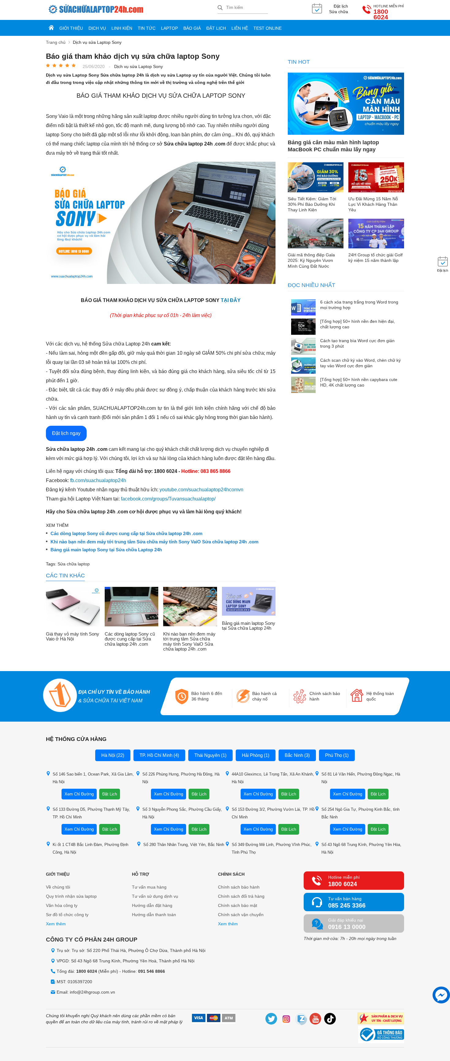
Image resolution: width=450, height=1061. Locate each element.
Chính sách (231, 874)
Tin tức (147, 28)
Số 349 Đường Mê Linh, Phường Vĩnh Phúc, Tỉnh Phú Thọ (272, 848)
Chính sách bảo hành (239, 887)
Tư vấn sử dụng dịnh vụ (155, 896)
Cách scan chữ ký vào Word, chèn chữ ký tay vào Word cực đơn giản (360, 363)
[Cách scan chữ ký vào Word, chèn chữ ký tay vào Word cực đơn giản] (303, 366)
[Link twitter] (271, 1019)
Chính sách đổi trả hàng (241, 896)
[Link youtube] (315, 1019)
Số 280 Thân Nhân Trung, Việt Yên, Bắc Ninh (183, 844)
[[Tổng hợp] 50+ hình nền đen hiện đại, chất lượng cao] (303, 327)
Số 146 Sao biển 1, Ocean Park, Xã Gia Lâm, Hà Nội (93, 778)
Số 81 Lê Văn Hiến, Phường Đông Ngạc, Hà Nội (360, 778)
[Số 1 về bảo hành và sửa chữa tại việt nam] (59, 696)
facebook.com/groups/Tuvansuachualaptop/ (168, 498)
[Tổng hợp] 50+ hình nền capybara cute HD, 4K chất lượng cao (358, 382)
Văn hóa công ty (61, 905)
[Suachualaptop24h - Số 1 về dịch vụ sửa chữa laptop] (132, 10)
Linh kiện (121, 28)
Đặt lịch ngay (66, 433)
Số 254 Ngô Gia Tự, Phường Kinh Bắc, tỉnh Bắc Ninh (360, 813)
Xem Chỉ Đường (79, 794)
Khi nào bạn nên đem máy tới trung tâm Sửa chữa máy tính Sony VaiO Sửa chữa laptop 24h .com (154, 541)
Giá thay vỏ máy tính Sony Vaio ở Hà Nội (72, 637)
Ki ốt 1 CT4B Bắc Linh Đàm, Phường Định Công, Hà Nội (90, 848)
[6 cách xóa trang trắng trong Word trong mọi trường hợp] (303, 308)
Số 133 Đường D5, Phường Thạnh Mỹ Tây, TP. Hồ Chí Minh (91, 813)
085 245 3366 (347, 905)
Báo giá (192, 28)
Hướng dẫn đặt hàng (152, 905)
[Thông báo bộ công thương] (381, 1035)
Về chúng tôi (58, 887)
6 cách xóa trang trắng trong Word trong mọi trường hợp (359, 305)
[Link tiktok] (330, 1019)
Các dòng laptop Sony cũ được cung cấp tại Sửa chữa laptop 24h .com (126, 533)
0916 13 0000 (347, 927)
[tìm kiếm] (220, 8)
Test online (267, 28)
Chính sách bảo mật (237, 905)
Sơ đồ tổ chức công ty (67, 914)
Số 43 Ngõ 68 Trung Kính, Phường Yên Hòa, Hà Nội (361, 848)
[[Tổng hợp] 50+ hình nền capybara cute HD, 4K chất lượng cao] (303, 385)
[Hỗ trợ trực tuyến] (441, 995)
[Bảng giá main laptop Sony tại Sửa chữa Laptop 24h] (249, 602)
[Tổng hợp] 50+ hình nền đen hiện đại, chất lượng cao (357, 324)
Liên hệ (239, 28)
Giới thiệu (71, 28)
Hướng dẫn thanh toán (154, 914)
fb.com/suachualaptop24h (98, 480)
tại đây (231, 300)
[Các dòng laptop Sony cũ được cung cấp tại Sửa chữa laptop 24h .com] (132, 607)
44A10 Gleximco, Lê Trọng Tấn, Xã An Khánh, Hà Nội (273, 778)
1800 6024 (380, 14)
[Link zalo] (301, 1020)
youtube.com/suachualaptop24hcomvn (201, 489)
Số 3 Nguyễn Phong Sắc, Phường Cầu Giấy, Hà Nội (182, 813)
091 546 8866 (151, 971)
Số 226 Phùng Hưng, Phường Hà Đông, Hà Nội (180, 778)
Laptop (169, 28)
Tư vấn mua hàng (149, 887)
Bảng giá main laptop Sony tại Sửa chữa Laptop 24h (106, 549)
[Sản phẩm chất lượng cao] (381, 1019)
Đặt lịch (216, 28)
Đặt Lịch (109, 794)
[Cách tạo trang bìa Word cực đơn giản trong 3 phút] (303, 346)
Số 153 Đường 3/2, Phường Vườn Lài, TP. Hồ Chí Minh (273, 813)
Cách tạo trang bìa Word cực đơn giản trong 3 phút (357, 343)
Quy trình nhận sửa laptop (71, 896)
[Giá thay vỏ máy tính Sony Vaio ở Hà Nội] (73, 607)
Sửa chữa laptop (74, 563)
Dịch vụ (97, 28)
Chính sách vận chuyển (241, 914)
